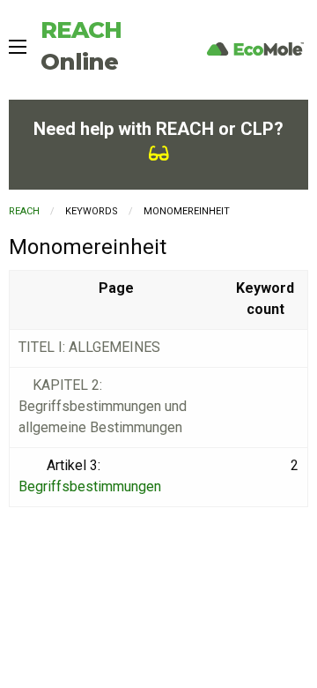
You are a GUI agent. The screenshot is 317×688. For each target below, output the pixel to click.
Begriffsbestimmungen (89, 486)
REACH (24, 211)
